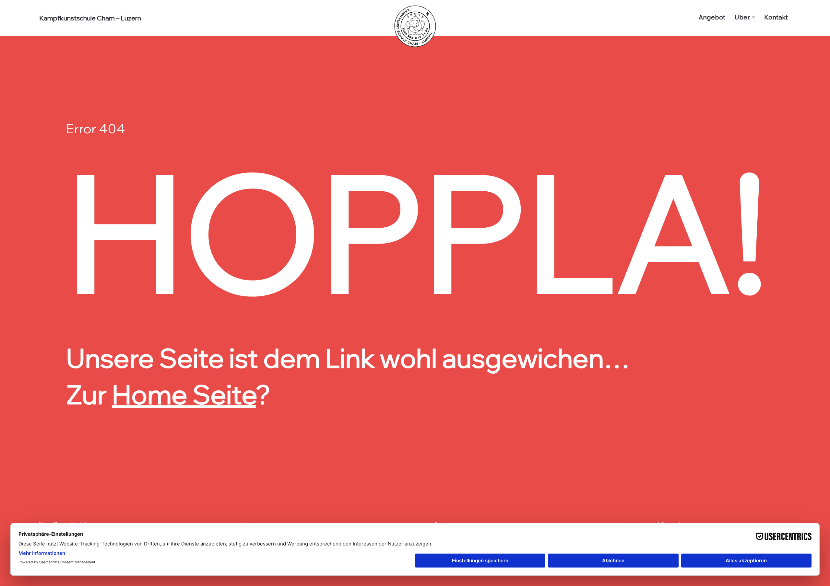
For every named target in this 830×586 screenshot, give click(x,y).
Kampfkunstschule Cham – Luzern (90, 18)
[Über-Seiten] (753, 17)
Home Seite (184, 394)
